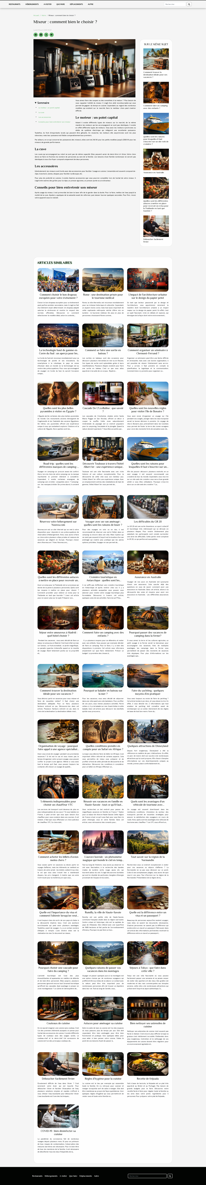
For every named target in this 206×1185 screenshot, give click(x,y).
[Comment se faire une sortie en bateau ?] (103, 335)
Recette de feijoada (148, 1078)
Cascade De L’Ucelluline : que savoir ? (103, 410)
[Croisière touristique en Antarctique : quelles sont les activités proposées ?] (103, 562)
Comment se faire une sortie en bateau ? (103, 352)
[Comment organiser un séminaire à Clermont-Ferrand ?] (147, 335)
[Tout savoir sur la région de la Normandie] (147, 842)
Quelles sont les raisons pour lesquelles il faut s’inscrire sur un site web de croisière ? (148, 467)
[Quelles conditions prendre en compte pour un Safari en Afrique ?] (103, 731)
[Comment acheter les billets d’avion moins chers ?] (58, 842)
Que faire (61, 4)
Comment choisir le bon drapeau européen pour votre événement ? (58, 296)
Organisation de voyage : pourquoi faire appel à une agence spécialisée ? (58, 749)
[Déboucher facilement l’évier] (156, 226)
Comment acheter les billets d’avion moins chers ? (58, 858)
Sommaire (43, 102)
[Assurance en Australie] (156, 159)
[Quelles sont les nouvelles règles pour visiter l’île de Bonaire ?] (147, 393)
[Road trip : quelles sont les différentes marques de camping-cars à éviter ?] (58, 449)
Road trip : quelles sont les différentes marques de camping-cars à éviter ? (58, 467)
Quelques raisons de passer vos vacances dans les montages (103, 969)
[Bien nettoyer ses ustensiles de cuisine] (147, 1008)
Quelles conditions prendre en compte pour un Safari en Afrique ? (103, 747)
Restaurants (14, 4)
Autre (90, 4)
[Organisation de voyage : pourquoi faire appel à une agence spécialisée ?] (58, 731)
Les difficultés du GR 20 (148, 521)
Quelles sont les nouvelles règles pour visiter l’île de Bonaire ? (147, 410)
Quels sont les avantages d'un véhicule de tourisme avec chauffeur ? (148, 804)
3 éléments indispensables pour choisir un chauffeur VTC (58, 803)
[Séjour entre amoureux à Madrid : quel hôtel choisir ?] (58, 618)
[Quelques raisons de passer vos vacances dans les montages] (103, 953)
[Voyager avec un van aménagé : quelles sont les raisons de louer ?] (103, 507)
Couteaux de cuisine (58, 1023)
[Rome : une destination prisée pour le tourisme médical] (103, 280)
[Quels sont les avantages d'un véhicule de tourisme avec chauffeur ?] (147, 786)
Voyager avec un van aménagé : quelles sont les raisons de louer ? (103, 523)
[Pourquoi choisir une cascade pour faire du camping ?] (58, 953)
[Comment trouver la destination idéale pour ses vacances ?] (156, 59)
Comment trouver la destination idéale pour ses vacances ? (155, 74)
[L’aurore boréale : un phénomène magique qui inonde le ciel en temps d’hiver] (103, 842)
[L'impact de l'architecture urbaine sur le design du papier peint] (147, 280)
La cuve (41, 112)
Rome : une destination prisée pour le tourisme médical (103, 296)
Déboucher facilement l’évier (58, 1078)
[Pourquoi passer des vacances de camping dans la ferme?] (147, 618)
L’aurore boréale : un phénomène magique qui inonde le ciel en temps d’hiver (103, 860)
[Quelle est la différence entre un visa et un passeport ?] (147, 897)
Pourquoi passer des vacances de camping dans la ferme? (148, 634)
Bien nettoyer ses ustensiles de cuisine (148, 1025)
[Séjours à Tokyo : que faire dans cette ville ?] (147, 953)
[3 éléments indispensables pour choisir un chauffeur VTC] (58, 786)
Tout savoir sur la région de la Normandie (148, 858)
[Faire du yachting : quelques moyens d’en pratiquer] (147, 676)
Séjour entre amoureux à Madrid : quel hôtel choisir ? (58, 634)
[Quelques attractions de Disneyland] (147, 731)
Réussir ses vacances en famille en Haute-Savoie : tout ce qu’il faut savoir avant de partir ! (103, 804)
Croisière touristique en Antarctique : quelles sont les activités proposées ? (103, 580)
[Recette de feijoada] (147, 1064)
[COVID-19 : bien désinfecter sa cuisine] (58, 1116)
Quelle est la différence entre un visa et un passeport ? (147, 914)
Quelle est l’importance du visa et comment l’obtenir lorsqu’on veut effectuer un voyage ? (58, 915)
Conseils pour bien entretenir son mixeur (54, 122)
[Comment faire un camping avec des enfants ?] (156, 92)
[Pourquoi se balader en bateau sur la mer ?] (103, 676)
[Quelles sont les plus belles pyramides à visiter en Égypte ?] (58, 393)
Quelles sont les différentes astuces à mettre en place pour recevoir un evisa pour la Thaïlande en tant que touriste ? (155, 206)
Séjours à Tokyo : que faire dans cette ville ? (148, 969)
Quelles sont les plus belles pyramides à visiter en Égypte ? (58, 410)
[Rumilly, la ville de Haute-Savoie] (103, 897)
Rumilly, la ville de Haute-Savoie (103, 912)
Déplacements (76, 4)
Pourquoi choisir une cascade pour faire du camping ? (58, 969)
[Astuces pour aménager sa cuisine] (103, 1008)
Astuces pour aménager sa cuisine (103, 1023)
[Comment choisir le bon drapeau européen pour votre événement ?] (58, 280)
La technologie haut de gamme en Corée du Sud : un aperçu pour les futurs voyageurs (58, 353)
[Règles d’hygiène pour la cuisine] (103, 1064)
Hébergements (32, 4)
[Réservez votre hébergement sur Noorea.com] (58, 507)
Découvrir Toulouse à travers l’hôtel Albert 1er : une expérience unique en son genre (103, 467)
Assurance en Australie (153, 172)
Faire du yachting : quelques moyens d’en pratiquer (148, 692)
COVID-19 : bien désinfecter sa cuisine (58, 1132)
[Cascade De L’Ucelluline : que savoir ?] (103, 393)
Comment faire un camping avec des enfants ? (103, 634)
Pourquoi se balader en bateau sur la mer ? (103, 692)
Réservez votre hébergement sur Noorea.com (58, 523)
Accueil (36, 15)
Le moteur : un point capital (49, 108)
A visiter (47, 4)
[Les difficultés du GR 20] (147, 507)
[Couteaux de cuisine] (58, 1008)
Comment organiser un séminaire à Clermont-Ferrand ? (148, 352)
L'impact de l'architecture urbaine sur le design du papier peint (148, 296)
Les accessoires (44, 117)
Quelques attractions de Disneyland (147, 746)
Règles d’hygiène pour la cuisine (103, 1078)
